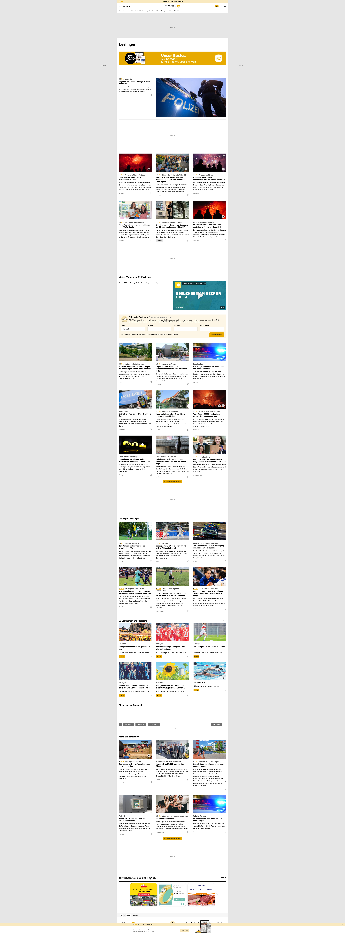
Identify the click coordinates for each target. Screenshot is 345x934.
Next (217, 895)
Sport (165, 11)
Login (224, 6)
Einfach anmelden (216, 335)
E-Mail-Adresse (204, 325)
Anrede (123, 325)
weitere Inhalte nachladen (172, 481)
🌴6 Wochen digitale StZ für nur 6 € (173, 1)
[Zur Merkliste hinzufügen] (151, 95)
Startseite (122, 11)
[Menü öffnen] (119, 6)
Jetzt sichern (184, 930)
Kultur (170, 11)
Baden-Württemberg (141, 11)
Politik (151, 11)
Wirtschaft (158, 11)
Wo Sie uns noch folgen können (216, 923)
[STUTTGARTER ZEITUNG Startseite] (172, 6)
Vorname (150, 325)
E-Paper (125, 6)
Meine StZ (130, 11)
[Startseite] (121, 915)
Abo (217, 6)
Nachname (177, 325)
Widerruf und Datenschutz (172, 334)
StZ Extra (177, 11)
